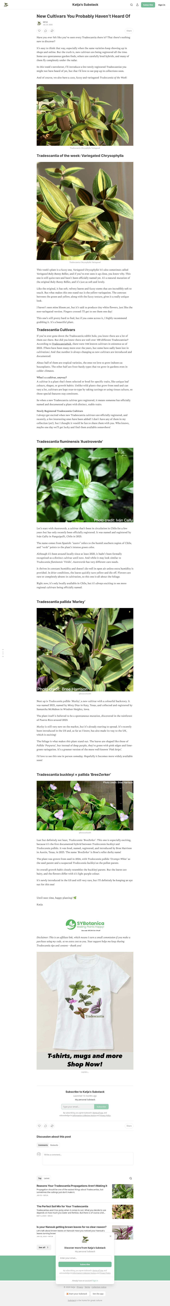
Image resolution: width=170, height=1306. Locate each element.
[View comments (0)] (45, 30)
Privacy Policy (105, 1273)
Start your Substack (78, 1293)
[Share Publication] (137, 4)
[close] (110, 1236)
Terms (87, 1287)
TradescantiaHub (61, 344)
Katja (45, 22)
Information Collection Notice (84, 1273)
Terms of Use (98, 1270)
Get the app (98, 1293)
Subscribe (148, 4)
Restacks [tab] (54, 1145)
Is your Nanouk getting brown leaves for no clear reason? (72, 1226)
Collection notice (99, 1287)
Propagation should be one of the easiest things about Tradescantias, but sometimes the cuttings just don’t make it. (70, 1190)
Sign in (161, 4)
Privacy (80, 1287)
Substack (72, 1300)
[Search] (131, 4)
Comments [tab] (43, 1145)
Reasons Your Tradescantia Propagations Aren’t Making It (72, 1185)
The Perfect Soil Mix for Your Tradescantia (62, 1206)
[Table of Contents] (3, 653)
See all (42, 1247)
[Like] (39, 30)
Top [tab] (39, 1178)
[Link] (33, 156)
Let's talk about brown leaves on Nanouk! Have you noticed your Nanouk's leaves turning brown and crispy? (71, 1232)
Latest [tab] (46, 1178)
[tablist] (48, 1145)
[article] (85, 1192)
